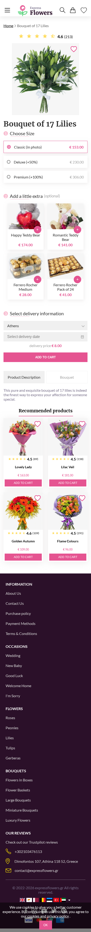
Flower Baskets (18, 790)
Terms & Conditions (21, 633)
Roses (10, 717)
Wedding (13, 655)
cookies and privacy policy (48, 916)
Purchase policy (18, 613)
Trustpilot (37, 842)
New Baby (14, 665)
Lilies (10, 738)
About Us (13, 593)
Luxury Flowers (18, 820)
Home (8, 25)
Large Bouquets (18, 800)
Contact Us (15, 603)
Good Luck (14, 675)
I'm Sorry (13, 695)
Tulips (10, 748)
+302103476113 (28, 851)
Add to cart (45, 357)
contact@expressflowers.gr (36, 870)
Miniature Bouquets (22, 810)
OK (45, 925)
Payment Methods (20, 623)
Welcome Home (18, 685)
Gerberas (13, 758)
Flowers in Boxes (19, 780)
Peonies (12, 727)
